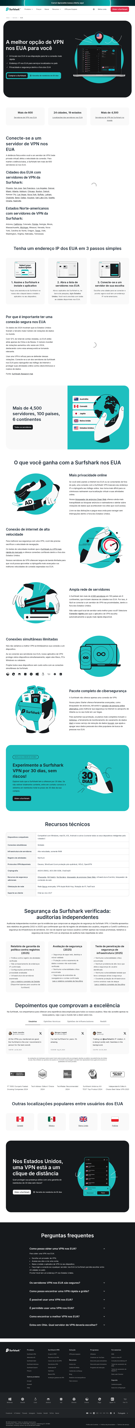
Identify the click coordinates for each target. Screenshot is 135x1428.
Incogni (29, 1381)
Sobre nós (72, 1364)
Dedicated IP (52, 1367)
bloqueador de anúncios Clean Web (81, 877)
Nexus (44, 886)
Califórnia (18, 224)
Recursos (55, 9)
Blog (70, 1374)
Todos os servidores (22, 427)
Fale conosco (73, 1381)
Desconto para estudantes (98, 1361)
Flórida (35, 224)
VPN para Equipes (70, 9)
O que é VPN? (52, 1354)
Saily (28, 1387)
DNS (112, 1354)
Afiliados (93, 1354)
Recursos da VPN (53, 1357)
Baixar (47, 9)
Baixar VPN (51, 1374)
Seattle (52, 198)
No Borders (61, 877)
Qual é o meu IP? (116, 1357)
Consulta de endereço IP (119, 1361)
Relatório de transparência (77, 1377)
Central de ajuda (116, 1384)
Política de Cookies (92, 1424)
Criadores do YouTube (97, 1357)
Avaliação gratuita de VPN (56, 1377)
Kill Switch (51, 877)
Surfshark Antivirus (32, 1364)
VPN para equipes (74, 1354)
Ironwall (29, 1384)
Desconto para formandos (98, 1364)
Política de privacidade (108, 1424)
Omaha (9, 201)
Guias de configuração (118, 1387)
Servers (15, 18)
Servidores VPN (53, 1364)
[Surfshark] (13, 9)
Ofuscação (42, 877)
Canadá (20, 1126)
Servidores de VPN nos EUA (25, 117)
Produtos (28, 9)
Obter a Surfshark (21, 1192)
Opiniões (51, 1371)
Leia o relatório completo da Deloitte (25, 981)
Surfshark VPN (31, 1354)
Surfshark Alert (31, 1361)
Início (8, 18)
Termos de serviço (123, 1424)
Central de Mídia (74, 1367)
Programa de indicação (97, 1367)
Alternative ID (31, 1357)
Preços (38, 9)
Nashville (17, 201)
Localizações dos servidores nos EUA (67, 117)
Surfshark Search (32, 1367)
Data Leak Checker (117, 1374)
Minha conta (102, 9)
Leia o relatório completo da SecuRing (67, 981)
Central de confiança (75, 1371)
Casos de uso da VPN (55, 1361)
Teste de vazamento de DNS (118, 1365)
